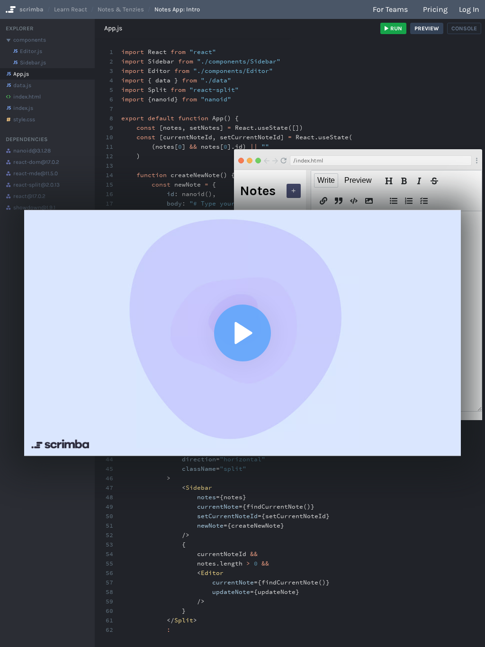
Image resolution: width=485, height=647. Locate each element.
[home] (10, 9)
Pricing (435, 9)
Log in (469, 9)
